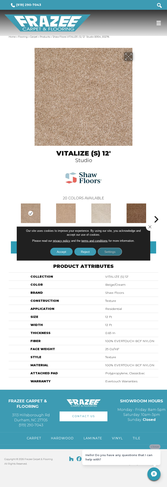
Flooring (23, 36)
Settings (109, 252)
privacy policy (61, 240)
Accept (61, 252)
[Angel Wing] (101, 213)
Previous (11, 213)
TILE (136, 438)
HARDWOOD (62, 438)
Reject (85, 252)
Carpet (33, 36)
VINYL (117, 438)
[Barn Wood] (136, 213)
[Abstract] (66, 213)
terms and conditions (94, 240)
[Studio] (30, 213)
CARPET (34, 438)
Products (45, 36)
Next (156, 213)
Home (12, 36)
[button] (83, 416)
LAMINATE (93, 438)
